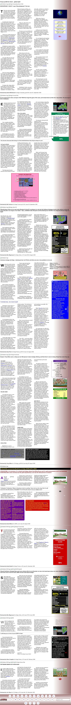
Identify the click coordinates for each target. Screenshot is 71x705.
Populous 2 (5, 40)
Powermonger (12, 37)
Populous (45, 65)
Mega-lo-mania (12, 41)
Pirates (11, 384)
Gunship (13, 383)
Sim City (2, 43)
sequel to (13, 456)
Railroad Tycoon (11, 218)
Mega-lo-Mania (59, 117)
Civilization (7, 676)
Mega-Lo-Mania (10, 369)
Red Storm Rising (13, 455)
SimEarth (42, 322)
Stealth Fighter (16, 453)
